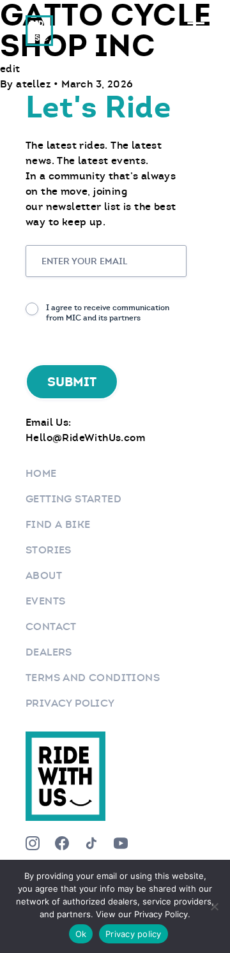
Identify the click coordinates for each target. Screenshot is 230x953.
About (44, 575)
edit (10, 68)
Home (41, 473)
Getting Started (73, 499)
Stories (49, 550)
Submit (71, 381)
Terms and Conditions (93, 677)
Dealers (49, 652)
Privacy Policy (70, 703)
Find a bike (58, 524)
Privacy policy (133, 934)
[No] (214, 906)
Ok (81, 934)
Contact (51, 626)
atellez (35, 84)
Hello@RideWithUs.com (85, 437)
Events (45, 601)
